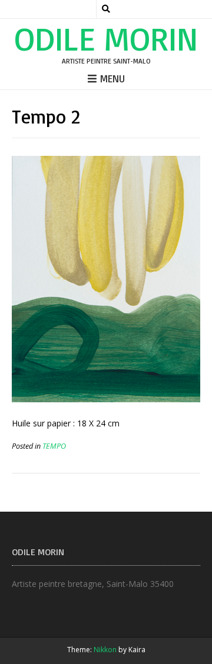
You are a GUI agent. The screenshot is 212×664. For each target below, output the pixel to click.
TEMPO (54, 446)
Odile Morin (106, 38)
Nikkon (105, 650)
